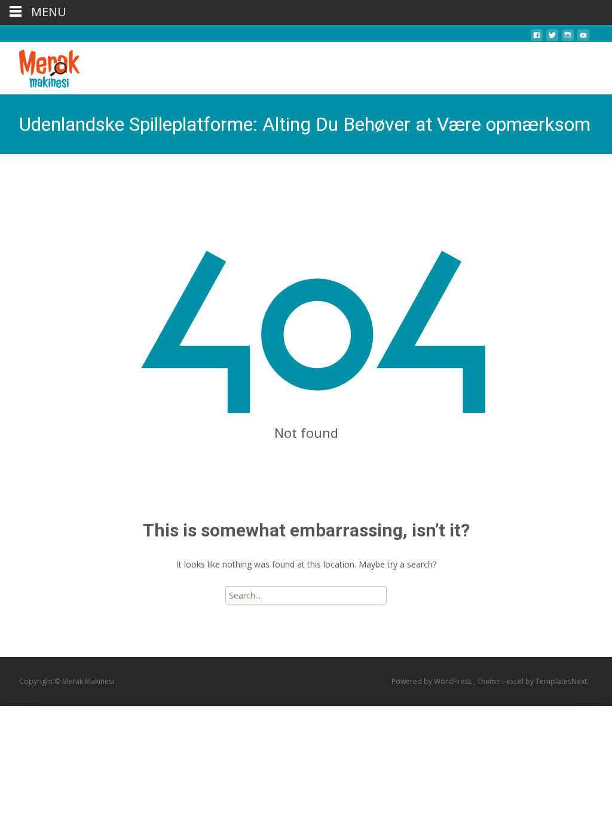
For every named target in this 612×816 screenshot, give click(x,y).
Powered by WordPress (432, 681)
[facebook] (537, 38)
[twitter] (552, 38)
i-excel (513, 681)
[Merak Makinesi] (39, 66)
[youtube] (583, 38)
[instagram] (568, 38)
